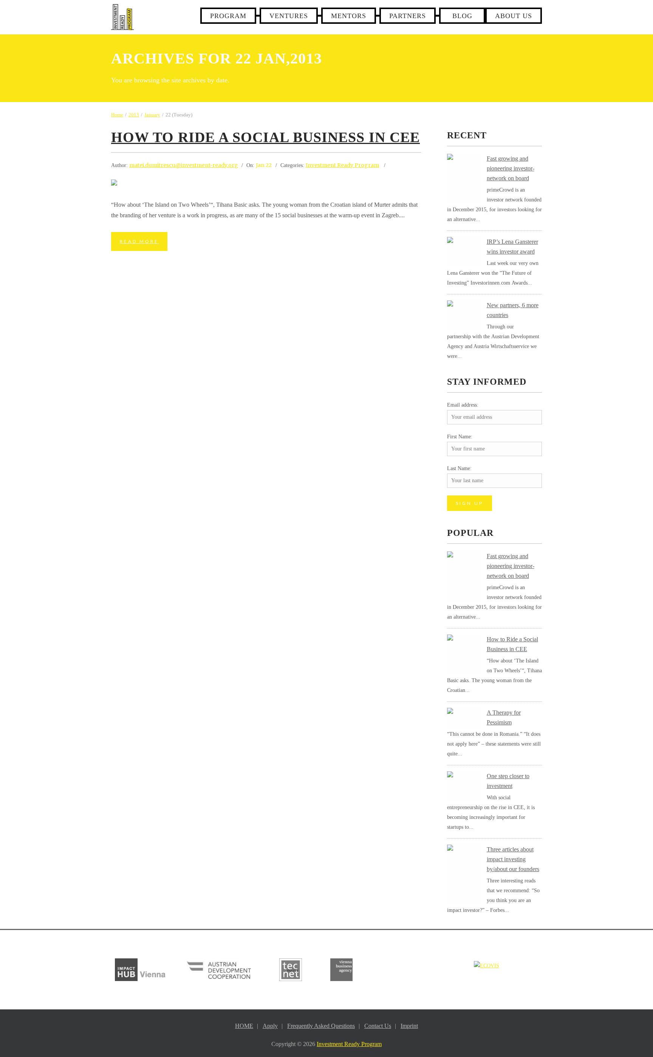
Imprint (409, 1026)
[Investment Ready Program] (122, 17)
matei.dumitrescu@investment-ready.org (183, 165)
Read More (139, 241)
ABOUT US (513, 16)
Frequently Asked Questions (321, 1026)
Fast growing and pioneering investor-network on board (510, 168)
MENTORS (348, 16)
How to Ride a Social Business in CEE (265, 137)
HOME (244, 1026)
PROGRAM (228, 16)
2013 (133, 115)
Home (117, 115)
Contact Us (377, 1026)
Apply (270, 1026)
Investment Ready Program (342, 165)
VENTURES (288, 16)
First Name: (459, 437)
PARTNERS (407, 16)
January (152, 115)
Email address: (462, 405)
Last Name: (459, 468)
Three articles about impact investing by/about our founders (513, 859)
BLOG (462, 16)
